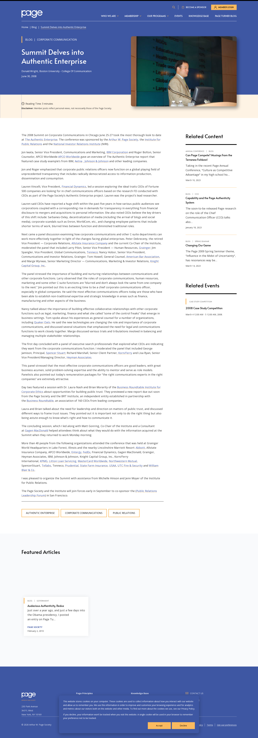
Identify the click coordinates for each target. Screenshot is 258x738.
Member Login (226, 7)
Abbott (140, 447)
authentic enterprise (40, 513)
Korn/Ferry (125, 353)
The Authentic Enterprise (41, 139)
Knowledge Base (199, 15)
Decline (183, 725)
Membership (131, 15)
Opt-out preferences (227, 725)
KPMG (43, 461)
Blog (34, 27)
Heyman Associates (79, 357)
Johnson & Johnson (97, 161)
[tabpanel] (56, 599)
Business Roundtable (40, 400)
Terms (210, 725)
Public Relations (124, 513)
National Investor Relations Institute (76, 144)
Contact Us (196, 693)
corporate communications (83, 513)
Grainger (144, 247)
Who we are (108, 15)
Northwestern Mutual (123, 461)
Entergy (76, 452)
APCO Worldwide (69, 156)
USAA (112, 465)
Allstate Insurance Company (90, 243)
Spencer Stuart (55, 353)
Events (178, 15)
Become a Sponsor (196, 7)
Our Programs (156, 15)
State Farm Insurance (94, 465)
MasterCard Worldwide (92, 461)
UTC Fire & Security (130, 465)
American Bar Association (142, 256)
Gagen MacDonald (36, 430)
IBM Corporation (117, 152)
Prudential (72, 465)
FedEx (86, 452)
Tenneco (92, 252)
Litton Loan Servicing (62, 461)
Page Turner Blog (226, 15)
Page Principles (84, 693)
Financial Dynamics (74, 186)
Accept (159, 725)
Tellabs (46, 465)
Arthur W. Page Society (123, 139)
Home (25, 27)
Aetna (78, 161)
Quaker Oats (42, 322)
